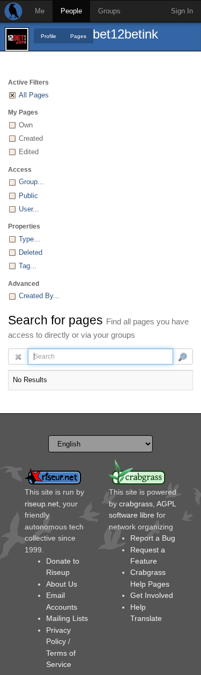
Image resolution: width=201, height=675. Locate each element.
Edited (29, 152)
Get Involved (151, 595)
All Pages (34, 95)
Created (31, 138)
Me (39, 11)
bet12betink (125, 34)
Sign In (182, 11)
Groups (109, 11)
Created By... (39, 296)
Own (26, 125)
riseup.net (41, 503)
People (71, 11)
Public (28, 196)
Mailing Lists (67, 618)
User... (29, 209)
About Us (61, 584)
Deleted (30, 252)
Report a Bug (152, 538)
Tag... (27, 266)
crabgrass (136, 503)
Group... (31, 182)
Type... (29, 239)
